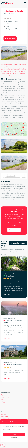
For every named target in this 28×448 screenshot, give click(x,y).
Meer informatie (14, 437)
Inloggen (3, 402)
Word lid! (3, 399)
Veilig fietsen (4, 416)
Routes (3, 395)
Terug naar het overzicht (18, 243)
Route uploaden (5, 397)
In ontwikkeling (5, 419)
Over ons (3, 414)
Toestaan (14, 434)
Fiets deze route (10, 38)
